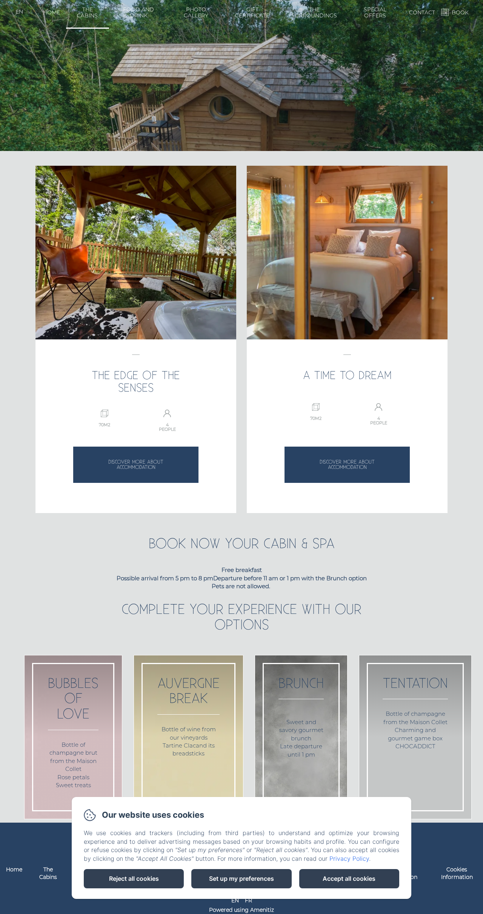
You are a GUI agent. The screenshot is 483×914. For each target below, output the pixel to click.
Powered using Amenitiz (241, 909)
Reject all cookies (134, 878)
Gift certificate (252, 12)
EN (235, 900)
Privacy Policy (349, 858)
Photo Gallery (196, 12)
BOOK (460, 12)
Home (51, 12)
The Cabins (87, 12)
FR (248, 900)
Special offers (375, 12)
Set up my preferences (241, 878)
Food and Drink (138, 12)
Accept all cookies (349, 878)
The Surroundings (314, 12)
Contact (422, 12)
